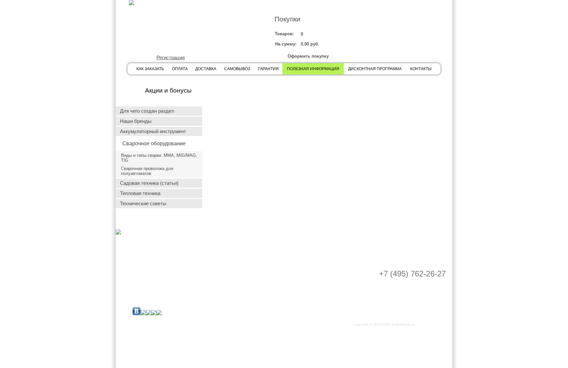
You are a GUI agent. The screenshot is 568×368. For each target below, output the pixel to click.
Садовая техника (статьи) (149, 183)
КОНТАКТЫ (421, 69)
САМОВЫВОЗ (237, 69)
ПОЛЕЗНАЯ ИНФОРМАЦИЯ (313, 69)
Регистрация (170, 57)
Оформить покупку (308, 56)
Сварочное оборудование (154, 143)
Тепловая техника (140, 193)
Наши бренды (136, 121)
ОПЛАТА (180, 69)
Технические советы (143, 203)
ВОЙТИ (169, 38)
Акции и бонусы (168, 90)
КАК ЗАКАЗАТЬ (150, 69)
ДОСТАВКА (205, 69)
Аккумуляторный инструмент (153, 131)
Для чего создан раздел (147, 111)
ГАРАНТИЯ (268, 69)
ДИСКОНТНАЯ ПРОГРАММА (375, 69)
